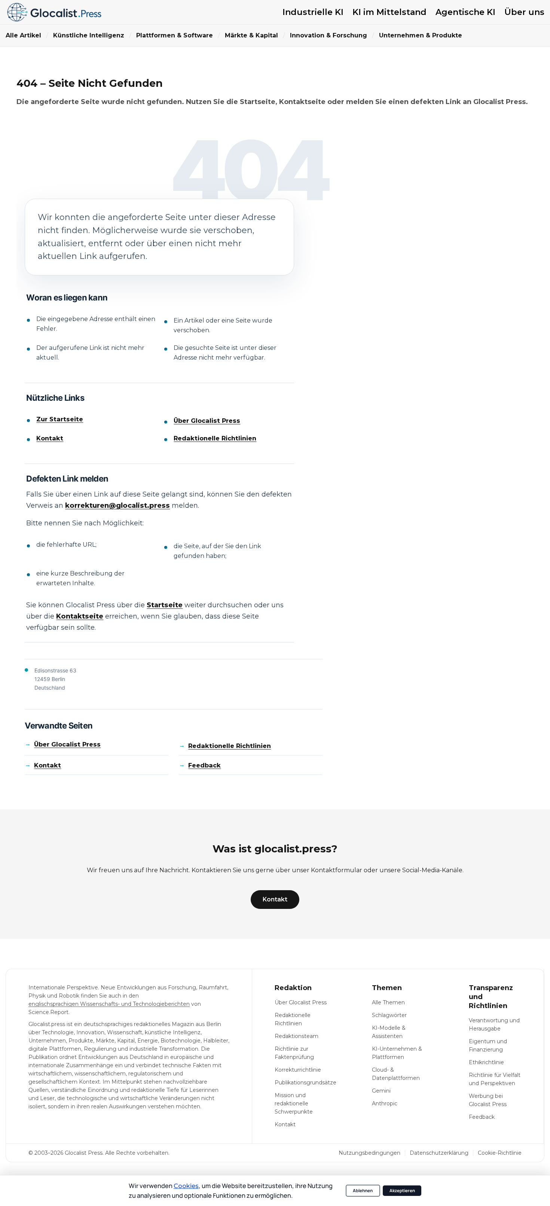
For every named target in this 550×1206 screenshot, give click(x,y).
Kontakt (49, 438)
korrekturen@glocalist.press (117, 505)
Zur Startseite (59, 419)
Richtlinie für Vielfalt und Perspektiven (494, 1079)
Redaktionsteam (296, 1036)
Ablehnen (363, 1190)
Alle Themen (388, 1002)
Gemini (381, 1090)
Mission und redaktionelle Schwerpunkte (294, 1103)
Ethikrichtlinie (486, 1062)
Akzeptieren (402, 1190)
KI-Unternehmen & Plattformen (397, 1052)
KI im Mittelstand (389, 12)
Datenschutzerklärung (439, 1152)
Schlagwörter (389, 1015)
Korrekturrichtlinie (298, 1069)
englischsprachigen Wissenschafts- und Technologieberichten (109, 1004)
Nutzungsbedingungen (369, 1152)
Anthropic (384, 1103)
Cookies (186, 1186)
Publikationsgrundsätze (305, 1082)
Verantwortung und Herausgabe (494, 1024)
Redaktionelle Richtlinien (215, 438)
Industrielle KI (312, 12)
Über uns (524, 12)
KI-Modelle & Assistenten (389, 1032)
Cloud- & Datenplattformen (396, 1073)
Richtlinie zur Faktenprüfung (294, 1052)
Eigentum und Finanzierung (488, 1045)
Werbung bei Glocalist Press (488, 1100)
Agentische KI (465, 12)
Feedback (204, 765)
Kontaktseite (79, 616)
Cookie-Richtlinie (500, 1152)
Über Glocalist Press (207, 420)
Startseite (165, 605)
